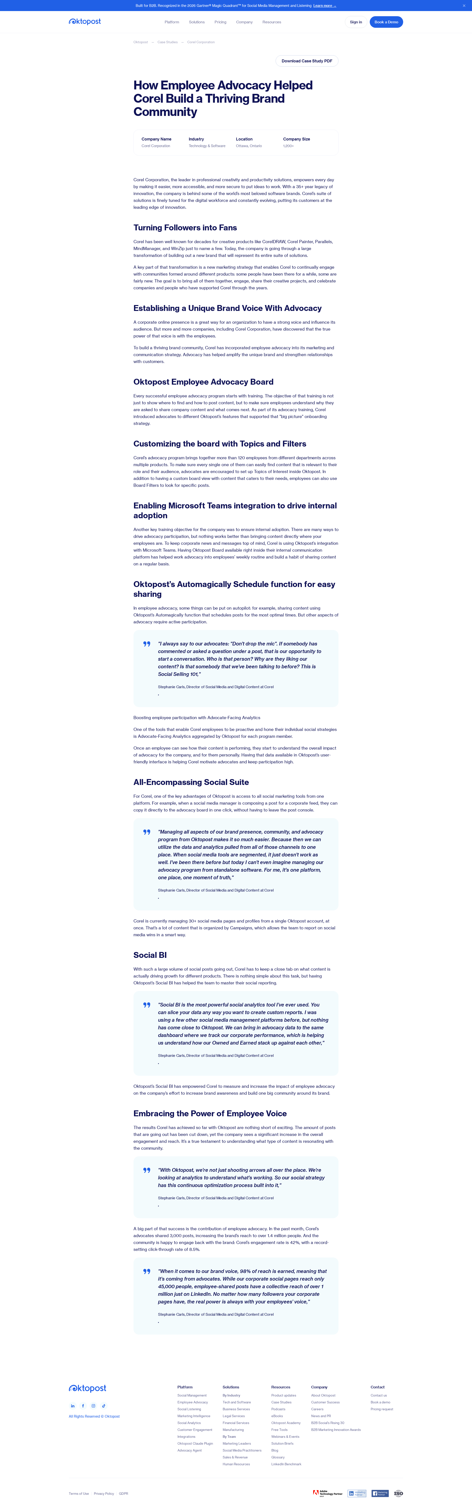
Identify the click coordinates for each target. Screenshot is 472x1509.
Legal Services (234, 1416)
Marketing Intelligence (193, 1416)
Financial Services (236, 1423)
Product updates (283, 1395)
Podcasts (278, 1409)
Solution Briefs (282, 1443)
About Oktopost (323, 1395)
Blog (274, 1450)
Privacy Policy (104, 1493)
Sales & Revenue (235, 1457)
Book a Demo (386, 22)
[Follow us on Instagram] (93, 1406)
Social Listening (189, 1409)
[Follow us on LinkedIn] (73, 1406)
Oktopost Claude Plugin (195, 1443)
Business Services (236, 1409)
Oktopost (140, 42)
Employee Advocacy (192, 1402)
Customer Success (325, 1402)
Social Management (192, 1395)
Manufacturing (233, 1429)
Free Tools (279, 1429)
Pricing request (382, 1409)
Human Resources (236, 1464)
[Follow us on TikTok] (104, 1406)
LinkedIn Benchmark (286, 1464)
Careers (317, 1409)
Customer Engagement (194, 1429)
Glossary (278, 1457)
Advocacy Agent (189, 1450)
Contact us (379, 1395)
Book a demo (380, 1402)
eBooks (277, 1416)
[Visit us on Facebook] (83, 1406)
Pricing (220, 22)
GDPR (123, 1493)
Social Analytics (189, 1423)
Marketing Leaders (237, 1443)
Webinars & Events (285, 1436)
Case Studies (168, 42)
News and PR (321, 1416)
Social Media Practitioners (242, 1450)
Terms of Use (79, 1493)
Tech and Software (237, 1402)
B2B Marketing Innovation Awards (336, 1429)
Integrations (186, 1436)
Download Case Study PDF (307, 60)
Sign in (356, 22)
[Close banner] (464, 6)
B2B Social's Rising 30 (327, 1423)
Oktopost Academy (286, 1423)
